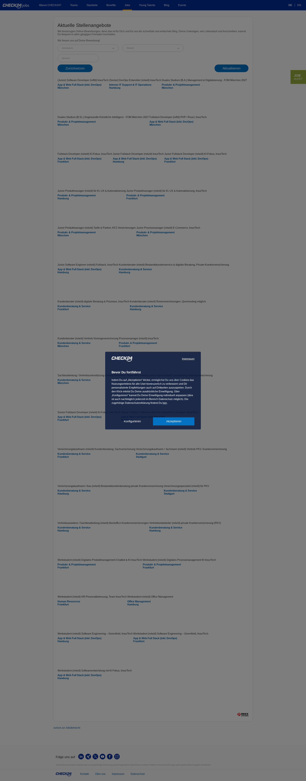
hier (165, 403)
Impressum (188, 358)
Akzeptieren (173, 421)
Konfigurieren (132, 421)
